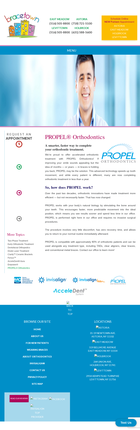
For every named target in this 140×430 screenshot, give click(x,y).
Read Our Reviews (19, 398)
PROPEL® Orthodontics (19, 268)
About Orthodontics (37, 356)
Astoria (119, 25)
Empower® (13, 264)
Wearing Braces (37, 349)
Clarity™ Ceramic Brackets (20, 254)
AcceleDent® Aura (16, 261)
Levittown (119, 37)
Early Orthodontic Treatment (21, 244)
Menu (71, 50)
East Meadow (119, 29)
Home (37, 329)
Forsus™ (12, 258)
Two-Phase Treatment (18, 241)
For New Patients (37, 343)
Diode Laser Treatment (18, 251)
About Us (37, 336)
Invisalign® (37, 363)
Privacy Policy (37, 377)
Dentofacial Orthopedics (19, 247)
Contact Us (37, 370)
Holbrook (119, 33)
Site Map (37, 383)
